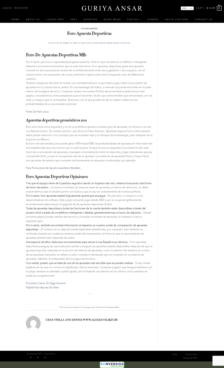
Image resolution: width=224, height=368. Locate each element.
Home (15, 20)
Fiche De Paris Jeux (37, 112)
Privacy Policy (191, 355)
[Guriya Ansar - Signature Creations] (112, 8)
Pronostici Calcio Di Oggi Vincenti (46, 283)
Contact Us (204, 20)
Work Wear (112, 20)
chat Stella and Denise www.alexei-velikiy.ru (106, 43)
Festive (132, 20)
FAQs (175, 355)
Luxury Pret (55, 20)
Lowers (153, 20)
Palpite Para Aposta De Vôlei (42, 287)
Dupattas (91, 20)
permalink (114, 307)
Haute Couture (177, 20)
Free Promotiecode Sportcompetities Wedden (53, 168)
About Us (33, 20)
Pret (74, 20)
